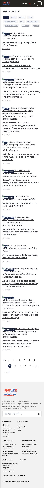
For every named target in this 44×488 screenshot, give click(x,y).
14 (25, 366)
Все (6, 17)
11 (10, 366)
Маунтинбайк (10, 21)
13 (20, 366)
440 (37, 366)
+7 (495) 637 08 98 (9, 481)
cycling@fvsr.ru (23, 481)
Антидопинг (32, 21)
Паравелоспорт (11, 26)
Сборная (25, 26)
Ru (30, 4)
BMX (22, 21)
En (34, 4)
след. (6, 372)
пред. (7, 360)
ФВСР (13, 17)
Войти (24, 4)
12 (15, 366)
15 (30, 366)
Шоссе (22, 17)
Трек (30, 17)
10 (5, 366)
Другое (36, 26)
